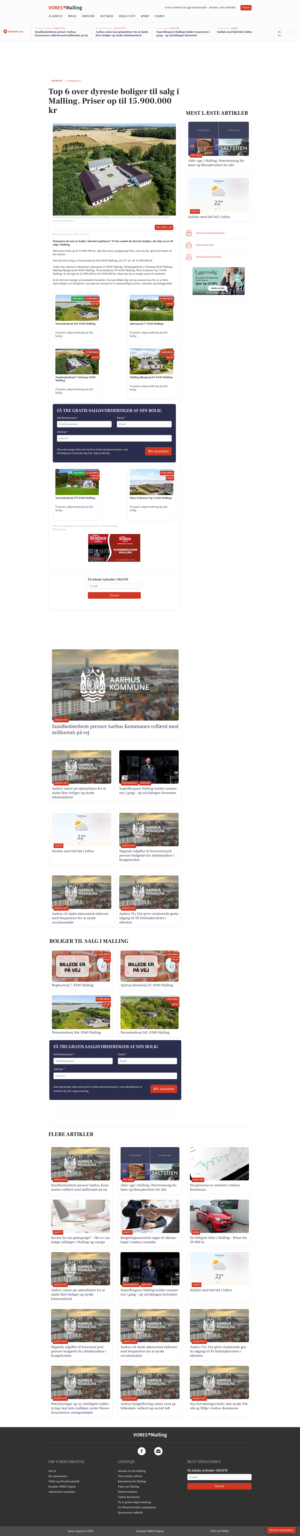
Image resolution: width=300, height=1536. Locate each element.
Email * (121, 418)
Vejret (160, 16)
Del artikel (161, 227)
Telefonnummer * (67, 418)
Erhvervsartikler (127, 1492)
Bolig (72, 16)
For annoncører (57, 1476)
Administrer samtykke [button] (61, 1492)
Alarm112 (55, 16)
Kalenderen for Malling (132, 1481)
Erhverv (88, 16)
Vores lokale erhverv (130, 1476)
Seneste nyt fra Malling (132, 1471)
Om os (52, 1471)
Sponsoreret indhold (130, 1512)
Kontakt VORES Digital (62, 1486)
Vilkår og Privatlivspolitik (64, 1481)
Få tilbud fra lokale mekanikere (137, 1507)
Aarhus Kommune (129, 1497)
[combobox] (59, 438)
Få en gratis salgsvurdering (134, 1502)
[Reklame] (114, 548)
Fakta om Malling (128, 1486)
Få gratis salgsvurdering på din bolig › (74, 334)
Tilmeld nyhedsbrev (281, 1530)
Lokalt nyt (127, 16)
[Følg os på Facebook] (142, 1451)
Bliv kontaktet (158, 451)
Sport (145, 16)
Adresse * (62, 432)
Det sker (106, 16)
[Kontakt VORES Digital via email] (158, 1451)
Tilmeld (246, 7)
